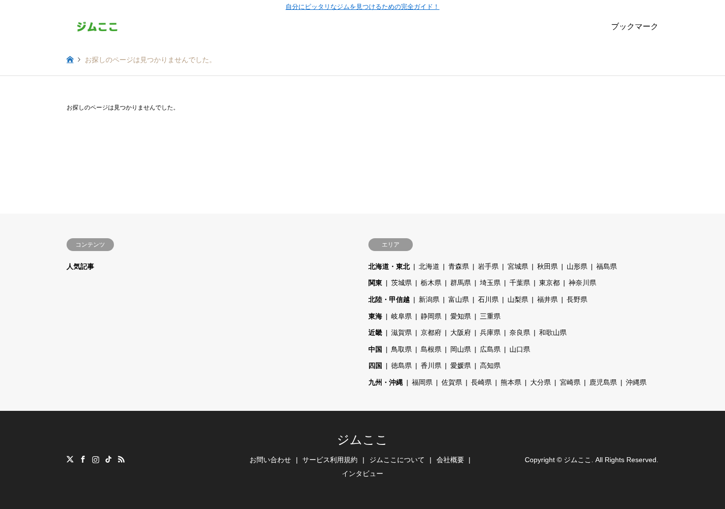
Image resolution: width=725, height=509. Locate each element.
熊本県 (511, 382)
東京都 (549, 283)
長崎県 (481, 382)
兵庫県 (490, 332)
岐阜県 (401, 316)
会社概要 (450, 460)
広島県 (490, 349)
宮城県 (518, 266)
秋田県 (547, 266)
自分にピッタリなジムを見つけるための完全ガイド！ (362, 6)
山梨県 (518, 299)
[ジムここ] (97, 27)
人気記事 (80, 266)
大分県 (540, 382)
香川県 (431, 365)
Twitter (70, 459)
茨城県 (401, 283)
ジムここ (362, 439)
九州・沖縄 (385, 382)
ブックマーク (634, 26)
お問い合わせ (270, 460)
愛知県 (460, 316)
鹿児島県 (603, 382)
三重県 (490, 316)
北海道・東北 (389, 266)
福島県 (606, 266)
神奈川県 (582, 283)
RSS (121, 459)
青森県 (458, 266)
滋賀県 (401, 332)
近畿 (375, 332)
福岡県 (422, 382)
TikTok (108, 459)
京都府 (431, 332)
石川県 (488, 299)
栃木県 (431, 283)
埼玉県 (490, 283)
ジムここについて (397, 460)
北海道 (429, 266)
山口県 (519, 349)
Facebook (82, 459)
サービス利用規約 (330, 460)
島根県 (431, 349)
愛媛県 (460, 365)
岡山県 (460, 349)
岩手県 (488, 266)
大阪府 (460, 332)
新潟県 (429, 299)
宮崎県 (570, 382)
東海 (375, 316)
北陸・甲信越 (389, 299)
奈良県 (519, 332)
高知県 (490, 365)
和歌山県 (553, 332)
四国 (375, 365)
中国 (375, 349)
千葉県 (519, 283)
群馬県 (460, 283)
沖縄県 (636, 382)
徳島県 (401, 365)
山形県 (577, 266)
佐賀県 (451, 382)
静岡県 (431, 316)
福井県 (547, 299)
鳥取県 (401, 349)
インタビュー (362, 473)
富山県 (458, 299)
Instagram (95, 459)
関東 (375, 283)
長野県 (577, 299)
